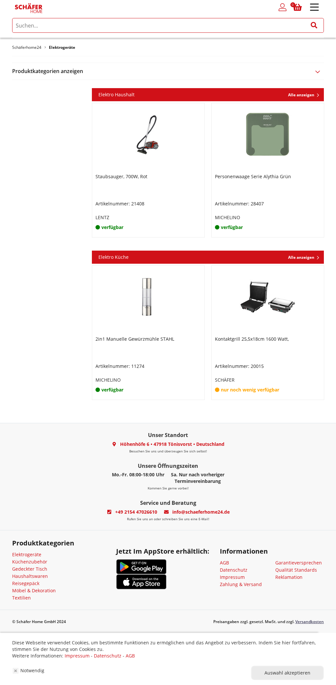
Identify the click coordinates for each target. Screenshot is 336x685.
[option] (148, 170)
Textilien (21, 598)
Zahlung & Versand (241, 584)
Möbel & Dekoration (34, 590)
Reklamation (289, 577)
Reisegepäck (25, 583)
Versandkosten (309, 621)
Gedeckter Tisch (29, 569)
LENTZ (102, 217)
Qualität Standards (296, 570)
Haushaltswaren (30, 576)
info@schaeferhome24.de (201, 512)
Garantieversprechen (298, 563)
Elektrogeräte (26, 554)
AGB (224, 563)
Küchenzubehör (29, 562)
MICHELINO (227, 217)
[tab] (168, 71)
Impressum (232, 577)
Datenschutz (233, 570)
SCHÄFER (225, 380)
